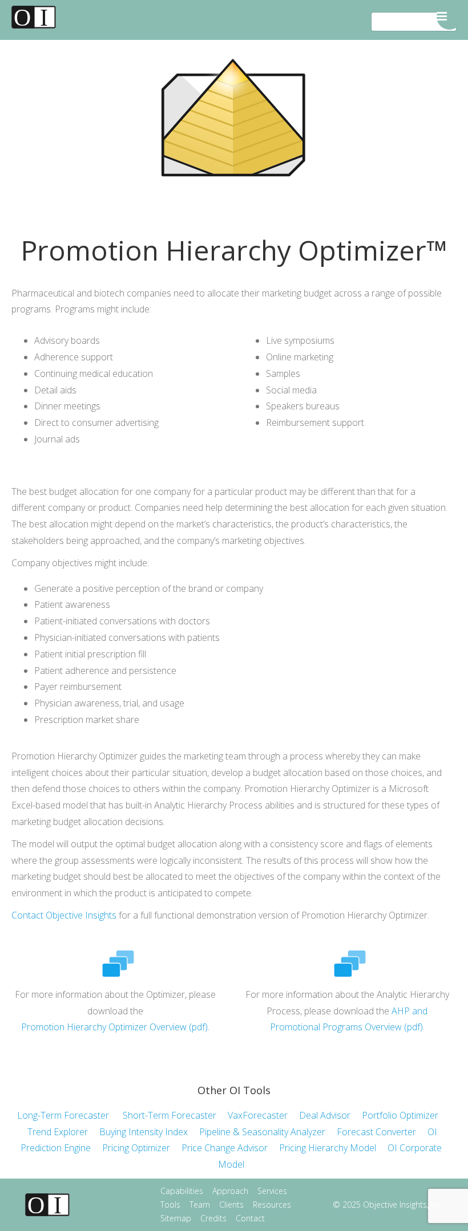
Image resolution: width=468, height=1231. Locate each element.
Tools (170, 1204)
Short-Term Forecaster (169, 1115)
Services (272, 1190)
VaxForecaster (258, 1115)
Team (199, 1204)
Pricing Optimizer (136, 1147)
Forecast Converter (376, 1132)
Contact (250, 1218)
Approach (230, 1190)
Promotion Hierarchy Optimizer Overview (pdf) (114, 1027)
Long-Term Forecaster (63, 1115)
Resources (272, 1204)
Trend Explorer (57, 1132)
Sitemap (175, 1218)
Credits (213, 1218)
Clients (231, 1204)
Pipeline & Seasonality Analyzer (262, 1132)
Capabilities (181, 1190)
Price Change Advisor (230, 1147)
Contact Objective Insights (63, 915)
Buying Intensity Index (143, 1132)
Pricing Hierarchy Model (327, 1147)
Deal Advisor (324, 1115)
